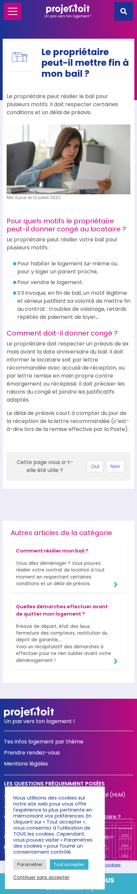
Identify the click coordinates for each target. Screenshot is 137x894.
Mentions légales (26, 763)
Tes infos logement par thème (43, 741)
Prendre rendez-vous (32, 752)
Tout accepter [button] (69, 864)
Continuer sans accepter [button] (41, 878)
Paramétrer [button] (30, 864)
